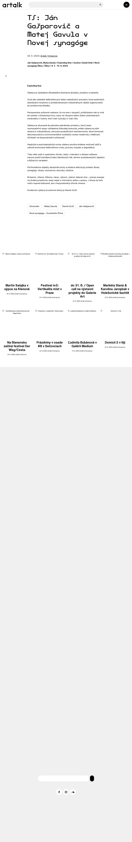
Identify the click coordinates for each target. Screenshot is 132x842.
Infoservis (52, 55)
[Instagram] (66, 792)
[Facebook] (59, 792)
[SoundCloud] (73, 792)
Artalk (43, 55)
